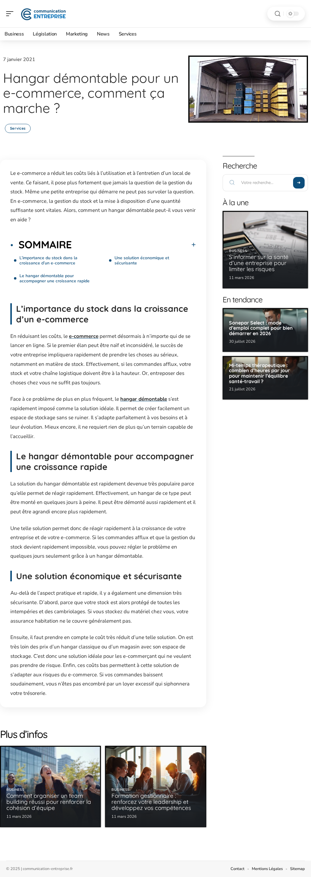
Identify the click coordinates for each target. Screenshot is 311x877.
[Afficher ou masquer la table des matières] (134, 244)
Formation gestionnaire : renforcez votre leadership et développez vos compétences (151, 801)
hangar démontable (143, 399)
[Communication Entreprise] (43, 13)
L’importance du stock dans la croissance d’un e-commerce (48, 260)
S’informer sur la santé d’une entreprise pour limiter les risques (259, 263)
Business (15, 789)
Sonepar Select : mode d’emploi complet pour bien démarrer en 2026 (261, 328)
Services (18, 128)
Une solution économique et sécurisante (141, 260)
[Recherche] (277, 14)
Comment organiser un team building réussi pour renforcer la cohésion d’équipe (48, 801)
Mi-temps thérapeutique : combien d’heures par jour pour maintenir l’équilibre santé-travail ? (259, 373)
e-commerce (83, 336)
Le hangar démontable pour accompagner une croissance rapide (54, 278)
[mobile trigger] (11, 13)
